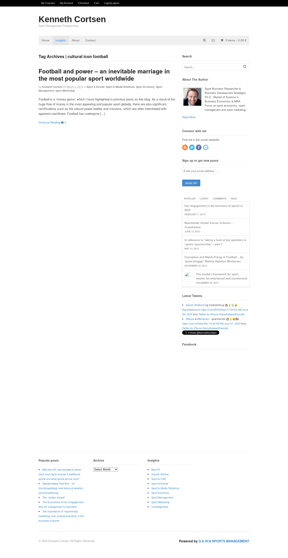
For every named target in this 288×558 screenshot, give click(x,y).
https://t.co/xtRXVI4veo (214, 309)
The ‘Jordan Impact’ (53, 497)
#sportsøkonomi (191, 309)
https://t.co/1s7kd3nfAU (195, 323)
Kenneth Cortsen (72, 19)
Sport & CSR (158, 479)
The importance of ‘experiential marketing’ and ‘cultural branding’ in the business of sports (61, 515)
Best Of (155, 469)
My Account (66, 3)
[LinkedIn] (206, 147)
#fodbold (199, 305)
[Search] (244, 66)
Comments (219, 198)
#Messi (190, 319)
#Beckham (203, 319)
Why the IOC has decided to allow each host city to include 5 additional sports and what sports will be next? (60, 474)
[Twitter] (192, 147)
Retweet (230, 314)
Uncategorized (159, 506)
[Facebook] (199, 147)
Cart (96, 3)
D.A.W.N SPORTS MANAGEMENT (224, 541)
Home (46, 40)
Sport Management (162, 497)
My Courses (48, 3)
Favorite (240, 314)
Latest (204, 198)
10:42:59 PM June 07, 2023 (225, 323)
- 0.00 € (236, 40)
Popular (189, 198)
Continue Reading (49, 122)
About (75, 40)
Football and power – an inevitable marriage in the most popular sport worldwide (104, 75)
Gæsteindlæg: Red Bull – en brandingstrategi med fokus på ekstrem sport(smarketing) (61, 488)
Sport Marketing (65, 90)
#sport (189, 305)
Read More (188, 117)
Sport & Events (95, 87)
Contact (90, 40)
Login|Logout (111, 3)
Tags (233, 198)
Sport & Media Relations (120, 87)
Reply (222, 314)
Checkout (83, 3)
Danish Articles (160, 474)
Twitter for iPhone (208, 314)
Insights (60, 40)
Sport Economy (145, 87)
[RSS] (185, 147)
